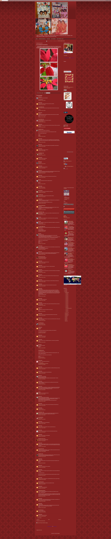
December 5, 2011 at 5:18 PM (41, 150)
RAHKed (39, 251)
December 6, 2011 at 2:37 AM (41, 231)
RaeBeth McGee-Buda (41, 490)
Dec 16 (67, 301)
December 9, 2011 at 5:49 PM (41, 501)
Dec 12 (67, 303)
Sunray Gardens (40, 119)
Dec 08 (67, 306)
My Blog (39, 135)
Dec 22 (67, 298)
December (66, 292)
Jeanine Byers (40, 129)
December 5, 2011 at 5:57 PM (41, 163)
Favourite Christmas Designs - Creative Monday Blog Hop (71, 232)
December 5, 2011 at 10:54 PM (42, 214)
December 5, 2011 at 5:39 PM (41, 159)
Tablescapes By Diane (41, 205)
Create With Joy (40, 350)
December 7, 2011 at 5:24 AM (41, 419)
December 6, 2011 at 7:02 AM (41, 254)
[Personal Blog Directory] (65, 164)
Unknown (39, 102)
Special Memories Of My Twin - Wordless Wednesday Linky (71, 254)
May (38, 221)
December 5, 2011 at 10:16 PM (42, 203)
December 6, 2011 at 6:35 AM (41, 249)
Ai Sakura (39, 360)
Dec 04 (67, 309)
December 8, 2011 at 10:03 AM (42, 479)
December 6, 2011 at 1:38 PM (41, 300)
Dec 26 (67, 296)
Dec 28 (67, 294)
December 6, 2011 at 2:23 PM (41, 320)
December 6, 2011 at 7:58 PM (41, 401)
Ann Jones (39, 190)
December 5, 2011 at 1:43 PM (41, 110)
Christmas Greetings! (70, 226)
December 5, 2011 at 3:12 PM (41, 136)
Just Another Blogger (41, 226)
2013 (65, 289)
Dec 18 (67, 300)
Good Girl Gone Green (41, 256)
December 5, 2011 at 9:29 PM (41, 192)
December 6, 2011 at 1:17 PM (41, 277)
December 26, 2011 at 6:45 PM (42, 516)
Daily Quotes (65, 187)
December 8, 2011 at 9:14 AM (41, 475)
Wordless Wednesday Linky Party (44, 363)
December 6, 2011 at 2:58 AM (41, 243)
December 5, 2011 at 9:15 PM (41, 177)
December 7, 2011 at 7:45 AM (41, 423)
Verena (39, 344)
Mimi (39, 179)
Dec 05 (67, 307)
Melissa (39, 161)
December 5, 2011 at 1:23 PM (41, 104)
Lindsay (39, 170)
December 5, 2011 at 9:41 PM (41, 196)
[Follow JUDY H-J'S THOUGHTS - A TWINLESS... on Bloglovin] (67, 72)
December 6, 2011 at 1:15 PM (41, 272)
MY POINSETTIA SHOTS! (69, 308)
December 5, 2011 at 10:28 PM (42, 209)
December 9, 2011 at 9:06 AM (41, 488)
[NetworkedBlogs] (69, 131)
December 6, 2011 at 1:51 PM (41, 305)
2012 (65, 290)
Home (49, 519)
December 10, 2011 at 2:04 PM (42, 507)
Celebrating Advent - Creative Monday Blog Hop (71, 264)
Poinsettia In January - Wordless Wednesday (70, 221)
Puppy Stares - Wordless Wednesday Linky (71, 237)
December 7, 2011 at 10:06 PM (42, 451)
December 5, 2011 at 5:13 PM (41, 146)
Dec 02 (67, 310)
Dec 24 (67, 297)
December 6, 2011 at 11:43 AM (42, 258)
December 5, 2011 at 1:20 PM (41, 100)
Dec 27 (67, 295)
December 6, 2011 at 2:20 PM (41, 311)
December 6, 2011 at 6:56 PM (41, 389)
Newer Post (38, 519)
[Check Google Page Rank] (65, 90)
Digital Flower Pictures (41, 438)
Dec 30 (67, 293)
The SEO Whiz (65, 55)
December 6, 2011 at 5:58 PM (41, 364)
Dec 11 (67, 304)
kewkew (39, 375)
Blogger (59, 533)
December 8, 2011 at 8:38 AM (41, 467)
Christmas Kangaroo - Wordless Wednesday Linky (71, 259)
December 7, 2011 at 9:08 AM (41, 440)
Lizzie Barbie (40, 194)
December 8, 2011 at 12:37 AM (42, 456)
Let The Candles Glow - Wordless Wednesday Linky (71, 242)
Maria (39, 233)
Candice (39, 144)
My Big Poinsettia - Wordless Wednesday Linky (71, 248)
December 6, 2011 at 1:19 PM (41, 281)
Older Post (59, 519)
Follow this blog (69, 132)
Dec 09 (67, 305)
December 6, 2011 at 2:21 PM (41, 315)
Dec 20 (67, 299)
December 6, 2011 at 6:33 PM (41, 373)
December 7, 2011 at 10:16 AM (42, 446)
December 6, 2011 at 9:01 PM (41, 405)
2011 (65, 291)
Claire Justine (40, 417)
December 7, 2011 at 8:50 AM (41, 436)
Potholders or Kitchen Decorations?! (70, 270)
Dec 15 (67, 302)
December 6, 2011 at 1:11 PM (41, 267)
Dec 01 (67, 311)
